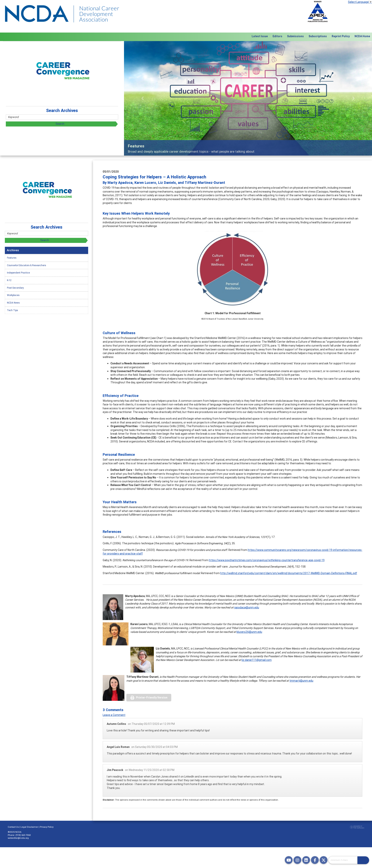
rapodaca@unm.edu (246, 607)
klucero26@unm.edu (249, 632)
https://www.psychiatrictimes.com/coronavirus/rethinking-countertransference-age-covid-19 (267, 560)
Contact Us (13, 827)
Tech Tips (12, 310)
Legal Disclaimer (29, 827)
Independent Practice (18, 272)
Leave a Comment (114, 715)
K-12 (9, 280)
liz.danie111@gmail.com (257, 660)
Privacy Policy (46, 827)
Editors (277, 36)
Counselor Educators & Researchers (26, 265)
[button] (142, 98)
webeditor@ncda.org (18, 838)
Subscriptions (318, 36)
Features (11, 257)
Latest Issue (260, 36)
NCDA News (13, 302)
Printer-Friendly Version (151, 697)
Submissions (295, 36)
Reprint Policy (341, 36)
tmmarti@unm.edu (301, 680)
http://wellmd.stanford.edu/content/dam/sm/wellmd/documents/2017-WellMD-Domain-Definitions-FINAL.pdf (288, 573)
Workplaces (13, 295)
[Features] (248, 98)
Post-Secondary (15, 287)
